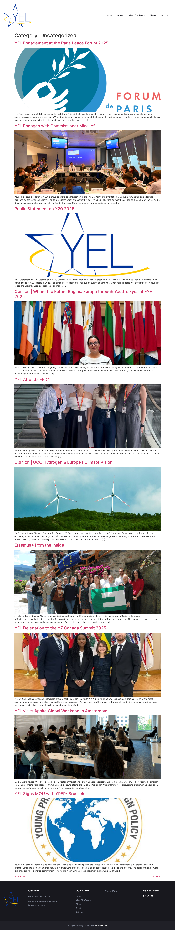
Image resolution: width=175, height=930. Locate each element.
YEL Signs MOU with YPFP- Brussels (49, 793)
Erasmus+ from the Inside (39, 545)
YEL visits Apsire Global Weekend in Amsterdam (60, 710)
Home (109, 15)
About (120, 15)
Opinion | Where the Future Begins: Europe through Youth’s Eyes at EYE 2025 (83, 294)
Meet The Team (137, 15)
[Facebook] (144, 896)
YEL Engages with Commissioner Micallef (54, 125)
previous (19, 876)
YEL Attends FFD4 (32, 379)
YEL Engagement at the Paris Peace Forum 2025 (61, 42)
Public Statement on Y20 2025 (44, 208)
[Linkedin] (152, 896)
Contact (165, 15)
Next (157, 876)
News (153, 15)
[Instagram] (148, 896)
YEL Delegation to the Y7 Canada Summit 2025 (60, 627)
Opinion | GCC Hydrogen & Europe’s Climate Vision (63, 462)
